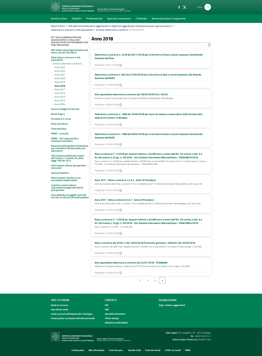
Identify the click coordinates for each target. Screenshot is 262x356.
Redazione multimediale (116, 322)
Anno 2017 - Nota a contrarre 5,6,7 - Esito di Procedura (124, 200)
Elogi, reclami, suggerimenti (172, 305)
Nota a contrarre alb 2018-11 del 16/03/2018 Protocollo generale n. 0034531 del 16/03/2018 (145, 243)
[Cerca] (207, 7)
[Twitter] (183, 7)
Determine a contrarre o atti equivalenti (71, 30)
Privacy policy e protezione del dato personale (73, 318)
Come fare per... (116, 350)
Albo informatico (96, 350)
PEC (107, 305)
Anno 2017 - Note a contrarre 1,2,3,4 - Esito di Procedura (125, 180)
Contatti (111, 300)
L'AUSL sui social (173, 350)
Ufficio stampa (112, 318)
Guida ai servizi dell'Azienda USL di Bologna (71, 313)
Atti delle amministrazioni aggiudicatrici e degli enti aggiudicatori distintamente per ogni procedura (120, 26)
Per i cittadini (60, 300)
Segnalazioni (167, 300)
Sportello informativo (115, 313)
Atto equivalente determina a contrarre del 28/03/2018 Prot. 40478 (131, 94)
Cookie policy (78, 350)
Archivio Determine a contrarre (112, 30)
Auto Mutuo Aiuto (59, 309)
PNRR (187, 350)
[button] (209, 44)
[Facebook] (178, 7)
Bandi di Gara (58, 26)
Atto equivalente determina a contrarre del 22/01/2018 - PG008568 (131, 262)
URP (107, 309)
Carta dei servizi (152, 350)
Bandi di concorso (59, 305)
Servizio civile (134, 350)
